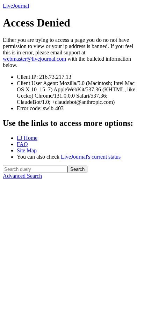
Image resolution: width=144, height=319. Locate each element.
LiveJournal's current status (91, 157)
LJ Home (27, 138)
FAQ (22, 144)
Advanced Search (22, 176)
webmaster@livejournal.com (34, 59)
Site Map (27, 150)
